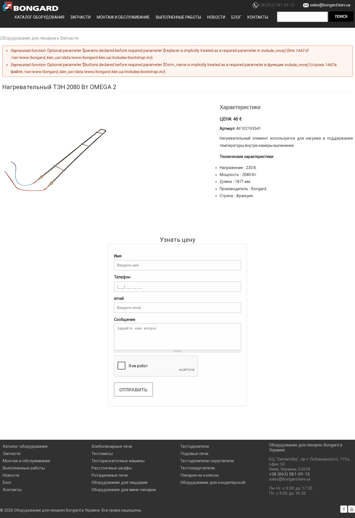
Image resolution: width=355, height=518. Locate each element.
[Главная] (30, 6)
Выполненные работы (178, 17)
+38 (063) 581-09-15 (276, 5)
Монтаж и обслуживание (123, 17)
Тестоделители (194, 446)
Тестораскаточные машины (118, 460)
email (119, 298)
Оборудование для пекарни (28, 38)
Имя (117, 256)
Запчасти (80, 17)
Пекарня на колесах (199, 475)
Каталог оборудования (39, 17)
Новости (216, 17)
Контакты (257, 17)
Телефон (122, 277)
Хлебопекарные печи (112, 446)
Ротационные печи (110, 475)
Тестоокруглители (197, 468)
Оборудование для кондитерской (212, 482)
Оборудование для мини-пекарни (124, 489)
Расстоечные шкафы (112, 468)
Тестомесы (102, 453)
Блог (236, 17)
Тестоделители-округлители (207, 460)
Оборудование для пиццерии (120, 482)
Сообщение (124, 319)
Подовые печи (194, 453)
